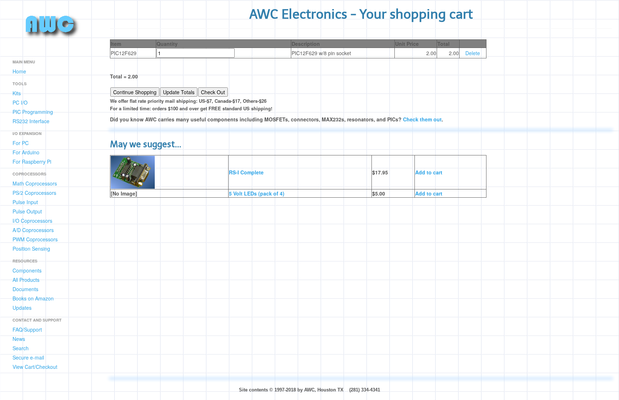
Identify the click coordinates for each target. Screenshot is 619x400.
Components (27, 270)
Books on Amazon (33, 298)
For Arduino (26, 152)
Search (21, 348)
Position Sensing (31, 248)
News (19, 338)
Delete (472, 53)
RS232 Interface (31, 121)
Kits (17, 93)
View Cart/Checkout (35, 366)
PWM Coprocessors (35, 239)
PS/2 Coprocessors (34, 192)
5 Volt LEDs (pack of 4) (256, 193)
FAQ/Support (27, 329)
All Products (26, 279)
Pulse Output (27, 211)
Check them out (422, 119)
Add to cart (428, 172)
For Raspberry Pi (32, 161)
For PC (21, 142)
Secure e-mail (28, 357)
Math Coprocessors (35, 183)
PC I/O (20, 102)
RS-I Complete (246, 172)
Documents (25, 289)
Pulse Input (25, 202)
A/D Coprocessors (33, 229)
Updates (22, 307)
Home (19, 71)
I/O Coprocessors (32, 220)
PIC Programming (33, 111)
